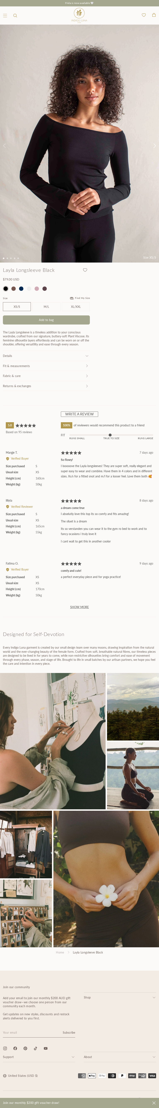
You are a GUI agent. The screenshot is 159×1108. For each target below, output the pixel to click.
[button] (15, 16)
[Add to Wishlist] (85, 270)
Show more (79, 607)
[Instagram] (5, 1048)
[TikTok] (35, 1048)
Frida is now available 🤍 (79, 3)
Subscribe (69, 1032)
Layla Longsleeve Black (88, 952)
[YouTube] (45, 1048)
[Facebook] (15, 1048)
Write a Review (79, 414)
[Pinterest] (25, 1048)
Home (60, 952)
